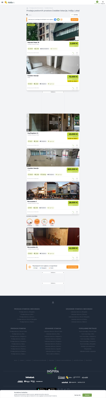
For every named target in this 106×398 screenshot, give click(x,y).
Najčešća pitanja (78, 360)
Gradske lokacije (49, 8)
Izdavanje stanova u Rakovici (79, 322)
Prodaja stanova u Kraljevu (18, 354)
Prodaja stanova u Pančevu (18, 349)
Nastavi (87, 395)
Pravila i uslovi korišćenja (63, 360)
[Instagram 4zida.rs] (62, 389)
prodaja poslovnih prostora (36, 8)
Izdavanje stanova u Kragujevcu (53, 336)
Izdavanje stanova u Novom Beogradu (79, 317)
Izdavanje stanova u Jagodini (53, 349)
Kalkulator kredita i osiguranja (88, 351)
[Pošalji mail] (68, 389)
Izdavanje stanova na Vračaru (79, 319)
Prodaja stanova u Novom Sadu (18, 331)
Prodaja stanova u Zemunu (27, 317)
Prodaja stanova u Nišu (18, 334)
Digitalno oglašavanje (39, 360)
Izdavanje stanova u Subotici (53, 339)
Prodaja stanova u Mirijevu (27, 322)
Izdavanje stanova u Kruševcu (53, 344)
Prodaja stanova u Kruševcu (18, 346)
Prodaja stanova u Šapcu (18, 344)
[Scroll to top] (53, 302)
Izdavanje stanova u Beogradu (79, 312)
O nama (22, 360)
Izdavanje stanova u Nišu (53, 334)
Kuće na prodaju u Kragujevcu (88, 336)
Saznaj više (77, 395)
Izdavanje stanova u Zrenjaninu (53, 341)
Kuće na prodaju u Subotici (88, 339)
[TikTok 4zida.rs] (65, 389)
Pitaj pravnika (87, 349)
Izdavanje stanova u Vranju (53, 351)
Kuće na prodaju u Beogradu (88, 344)
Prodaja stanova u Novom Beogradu (27, 319)
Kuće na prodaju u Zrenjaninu (88, 341)
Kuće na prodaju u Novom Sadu (87, 331)
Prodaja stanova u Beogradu (27, 312)
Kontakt (28, 360)
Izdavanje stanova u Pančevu (53, 346)
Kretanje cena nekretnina (88, 346)
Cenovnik (51, 360)
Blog (15, 360)
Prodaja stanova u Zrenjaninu (18, 341)
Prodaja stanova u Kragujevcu (18, 336)
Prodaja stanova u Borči (27, 314)
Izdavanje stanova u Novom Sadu (53, 331)
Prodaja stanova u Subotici (18, 339)
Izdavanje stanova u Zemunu (79, 314)
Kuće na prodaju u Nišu (88, 334)
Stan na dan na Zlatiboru (53, 354)
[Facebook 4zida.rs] (59, 389)
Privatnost (89, 360)
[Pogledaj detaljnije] (53, 32)
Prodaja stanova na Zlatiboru (18, 351)
